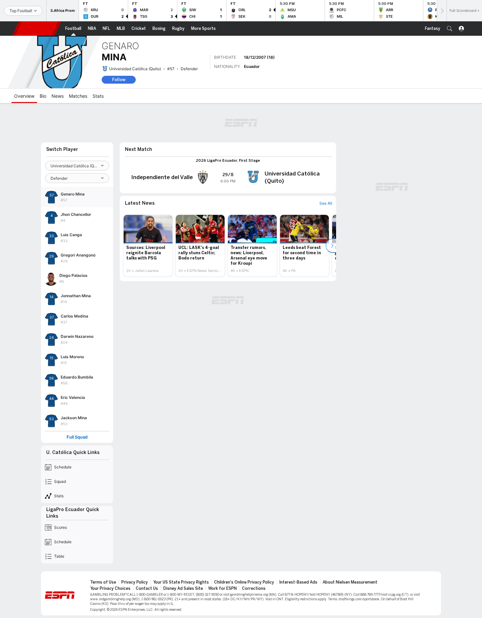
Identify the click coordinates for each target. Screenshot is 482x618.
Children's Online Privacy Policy (244, 582)
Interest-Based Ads (298, 582)
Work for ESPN (222, 588)
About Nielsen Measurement (350, 582)
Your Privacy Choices (110, 588)
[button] (449, 28)
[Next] (442, 10)
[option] (148, 246)
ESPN (36, 28)
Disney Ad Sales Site (183, 588)
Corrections (254, 588)
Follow (119, 79)
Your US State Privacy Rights (181, 582)
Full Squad (77, 437)
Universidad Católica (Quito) (135, 68)
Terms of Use (103, 582)
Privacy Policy (134, 582)
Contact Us (147, 588)
